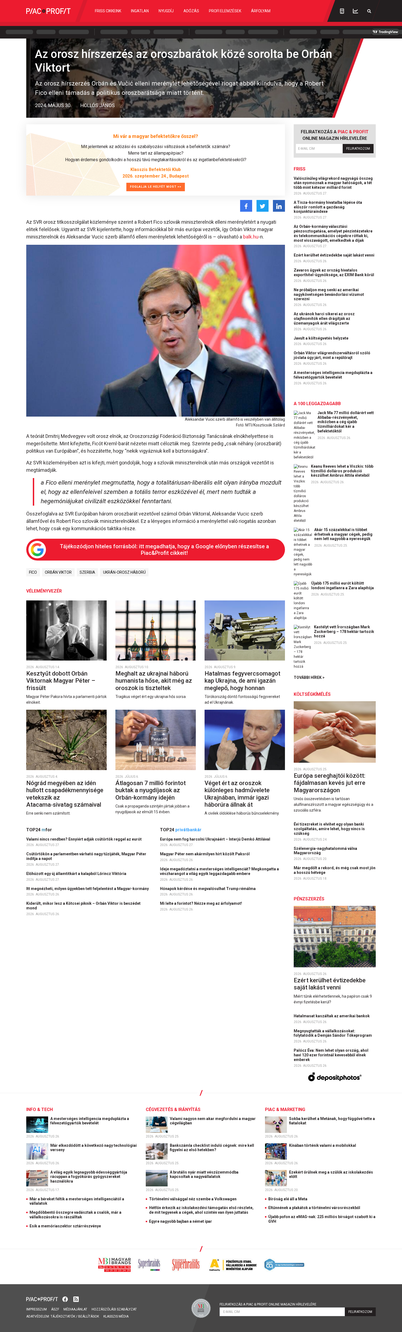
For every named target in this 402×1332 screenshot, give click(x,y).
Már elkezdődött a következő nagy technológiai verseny (93, 1147)
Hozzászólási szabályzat (114, 1309)
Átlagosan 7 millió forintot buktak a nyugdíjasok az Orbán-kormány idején (150, 790)
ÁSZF (55, 1309)
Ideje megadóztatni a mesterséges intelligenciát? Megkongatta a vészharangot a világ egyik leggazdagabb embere (219, 871)
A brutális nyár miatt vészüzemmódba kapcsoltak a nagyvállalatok (204, 1174)
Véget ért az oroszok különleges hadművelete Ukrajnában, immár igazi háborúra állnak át (237, 794)
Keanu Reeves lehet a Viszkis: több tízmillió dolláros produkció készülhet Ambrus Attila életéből (342, 471)
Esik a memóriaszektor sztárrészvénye (65, 1226)
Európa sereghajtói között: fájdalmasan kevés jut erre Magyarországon (329, 783)
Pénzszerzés (309, 898)
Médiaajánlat (75, 1309)
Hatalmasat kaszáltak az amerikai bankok (332, 1016)
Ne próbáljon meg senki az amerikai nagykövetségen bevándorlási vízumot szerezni (329, 294)
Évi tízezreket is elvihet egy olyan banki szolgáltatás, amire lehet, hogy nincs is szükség (329, 829)
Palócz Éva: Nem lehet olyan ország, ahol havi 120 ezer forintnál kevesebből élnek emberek (331, 1055)
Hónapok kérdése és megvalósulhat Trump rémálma (208, 888)
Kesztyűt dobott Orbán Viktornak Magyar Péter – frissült (60, 680)
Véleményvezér (44, 591)
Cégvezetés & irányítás (173, 1109)
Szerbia (87, 572)
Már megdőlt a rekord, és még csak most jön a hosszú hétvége (334, 870)
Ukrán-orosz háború (124, 572)
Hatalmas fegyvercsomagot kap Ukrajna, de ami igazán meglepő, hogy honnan (242, 680)
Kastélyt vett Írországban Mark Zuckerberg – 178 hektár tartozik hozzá (344, 631)
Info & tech (39, 1109)
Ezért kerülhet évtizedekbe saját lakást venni (334, 255)
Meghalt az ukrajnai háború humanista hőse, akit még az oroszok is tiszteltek (153, 680)
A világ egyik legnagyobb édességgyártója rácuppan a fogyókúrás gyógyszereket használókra (88, 1177)
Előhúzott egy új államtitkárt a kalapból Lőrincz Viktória (76, 873)
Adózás (191, 11)
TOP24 (39, 829)
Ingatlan (140, 11)
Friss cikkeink (108, 11)
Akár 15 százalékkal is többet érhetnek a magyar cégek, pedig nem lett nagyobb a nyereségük (343, 534)
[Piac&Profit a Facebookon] (65, 1299)
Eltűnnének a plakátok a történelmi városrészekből (314, 1208)
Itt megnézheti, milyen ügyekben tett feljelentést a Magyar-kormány (88, 888)
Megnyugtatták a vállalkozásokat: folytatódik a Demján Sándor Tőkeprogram (333, 1033)
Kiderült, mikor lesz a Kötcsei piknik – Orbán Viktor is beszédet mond (83, 905)
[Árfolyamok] (355, 11)
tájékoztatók (63, 1316)
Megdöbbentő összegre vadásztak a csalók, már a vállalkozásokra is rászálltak (75, 1214)
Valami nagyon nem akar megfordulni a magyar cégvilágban (213, 1120)
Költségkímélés (312, 694)
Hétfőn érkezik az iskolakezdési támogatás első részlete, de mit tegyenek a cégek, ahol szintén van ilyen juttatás (201, 1210)
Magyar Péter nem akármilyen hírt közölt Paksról (205, 854)
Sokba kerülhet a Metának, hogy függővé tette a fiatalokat (332, 1120)
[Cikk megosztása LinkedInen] (279, 206)
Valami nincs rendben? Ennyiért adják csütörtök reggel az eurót (84, 839)
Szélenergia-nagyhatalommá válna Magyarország (325, 850)
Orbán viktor (58, 572)
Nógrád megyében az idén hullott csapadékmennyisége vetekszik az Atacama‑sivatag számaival (64, 794)
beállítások (88, 1316)
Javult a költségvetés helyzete (321, 338)
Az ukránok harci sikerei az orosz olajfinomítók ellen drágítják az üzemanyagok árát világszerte (324, 318)
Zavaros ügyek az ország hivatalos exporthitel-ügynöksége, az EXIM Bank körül (334, 272)
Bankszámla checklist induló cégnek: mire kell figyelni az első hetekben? (212, 1147)
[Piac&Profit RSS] (76, 1299)
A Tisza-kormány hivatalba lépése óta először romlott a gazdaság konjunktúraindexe (328, 207)
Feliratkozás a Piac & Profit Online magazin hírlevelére (268, 1304)
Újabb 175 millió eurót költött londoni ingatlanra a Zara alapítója (342, 585)
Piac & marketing (285, 1109)
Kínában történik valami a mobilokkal (323, 1145)
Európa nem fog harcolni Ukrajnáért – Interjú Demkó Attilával (215, 839)
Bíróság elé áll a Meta (287, 1199)
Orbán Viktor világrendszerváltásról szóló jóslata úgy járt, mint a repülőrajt (332, 355)
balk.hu (250, 237)
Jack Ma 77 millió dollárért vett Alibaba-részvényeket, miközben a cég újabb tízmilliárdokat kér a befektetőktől (345, 422)
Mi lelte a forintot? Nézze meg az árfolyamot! (201, 903)
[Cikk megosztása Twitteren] (263, 206)
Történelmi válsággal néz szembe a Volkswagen (193, 1199)
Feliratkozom (358, 149)
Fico (33, 572)
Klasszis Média (116, 1316)
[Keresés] (369, 11)
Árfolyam (260, 11)
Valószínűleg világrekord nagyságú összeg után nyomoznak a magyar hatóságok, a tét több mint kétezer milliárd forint (333, 183)
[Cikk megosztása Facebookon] (246, 206)
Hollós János (97, 105)
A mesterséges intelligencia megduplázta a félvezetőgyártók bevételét (333, 374)
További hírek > (309, 677)
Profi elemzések (225, 11)
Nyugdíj (166, 11)
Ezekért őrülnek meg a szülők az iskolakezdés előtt (331, 1174)
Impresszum (36, 1309)
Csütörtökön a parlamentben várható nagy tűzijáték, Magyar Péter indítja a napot (86, 856)
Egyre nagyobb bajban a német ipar (180, 1221)
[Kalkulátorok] (342, 11)
